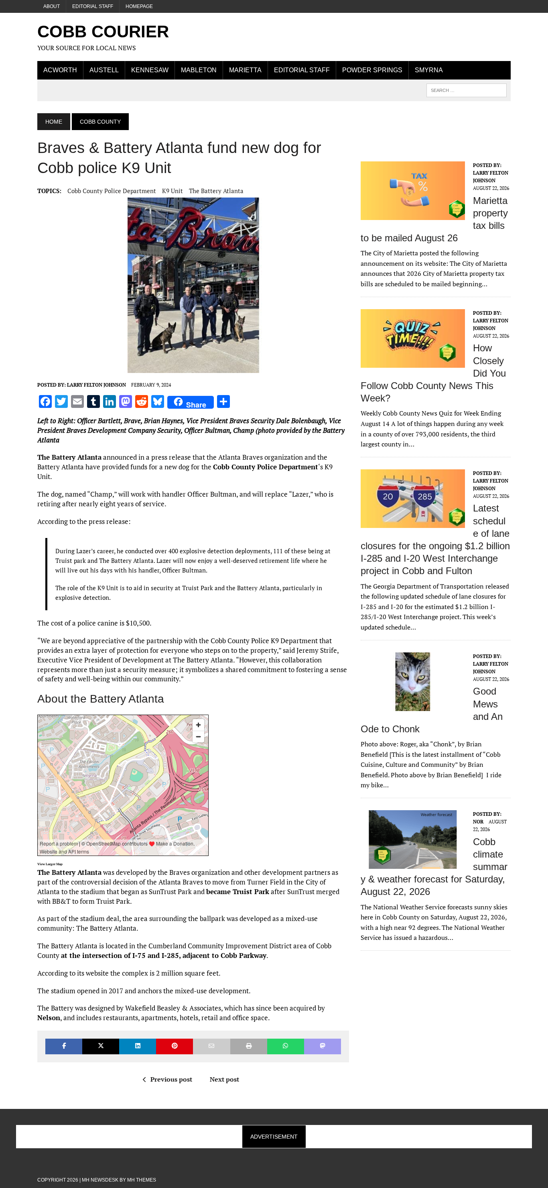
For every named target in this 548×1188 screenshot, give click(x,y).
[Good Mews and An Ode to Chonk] (413, 705)
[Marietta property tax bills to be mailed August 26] (413, 214)
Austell (104, 70)
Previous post (171, 1079)
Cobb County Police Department (111, 191)
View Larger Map (50, 864)
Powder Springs (372, 70)
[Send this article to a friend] (211, 1046)
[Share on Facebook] (63, 1046)
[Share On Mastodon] (322, 1046)
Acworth (60, 70)
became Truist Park (237, 891)
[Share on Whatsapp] (285, 1046)
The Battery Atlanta (216, 191)
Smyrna (429, 70)
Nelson (48, 1017)
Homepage (139, 6)
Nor (478, 822)
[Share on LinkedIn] (137, 1046)
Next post (224, 1079)
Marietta (245, 70)
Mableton (199, 70)
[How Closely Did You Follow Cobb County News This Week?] (413, 362)
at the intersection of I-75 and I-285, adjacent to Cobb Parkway (163, 955)
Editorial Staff (92, 6)
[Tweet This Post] (100, 1046)
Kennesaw (149, 70)
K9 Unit (172, 191)
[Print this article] (248, 1046)
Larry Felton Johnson (96, 385)
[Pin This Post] (174, 1046)
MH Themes (141, 1180)
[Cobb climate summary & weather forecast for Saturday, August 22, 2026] (413, 863)
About (51, 6)
